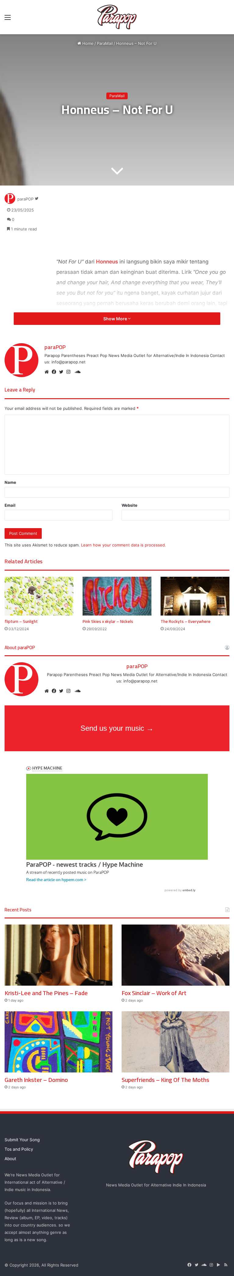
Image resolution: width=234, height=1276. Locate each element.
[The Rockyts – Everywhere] (195, 596)
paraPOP (25, 198)
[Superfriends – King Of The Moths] (175, 1041)
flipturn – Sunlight (21, 621)
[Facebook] (55, 372)
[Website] (48, 372)
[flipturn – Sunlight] (39, 596)
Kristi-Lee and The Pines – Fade (46, 992)
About (10, 1158)
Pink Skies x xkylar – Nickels (108, 621)
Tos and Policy (19, 1149)
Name (10, 482)
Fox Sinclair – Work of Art (154, 992)
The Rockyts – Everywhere (186, 621)
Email (10, 505)
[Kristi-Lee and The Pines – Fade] (58, 955)
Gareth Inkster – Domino (36, 1079)
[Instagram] (70, 372)
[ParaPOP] (117, 17)
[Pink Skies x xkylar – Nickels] (117, 596)
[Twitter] (62, 372)
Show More (115, 318)
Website (129, 505)
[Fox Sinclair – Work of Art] (175, 955)
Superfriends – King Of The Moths (165, 1079)
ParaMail (105, 43)
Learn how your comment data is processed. (123, 544)
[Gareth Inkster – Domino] (58, 1041)
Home (87, 43)
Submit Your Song (22, 1139)
